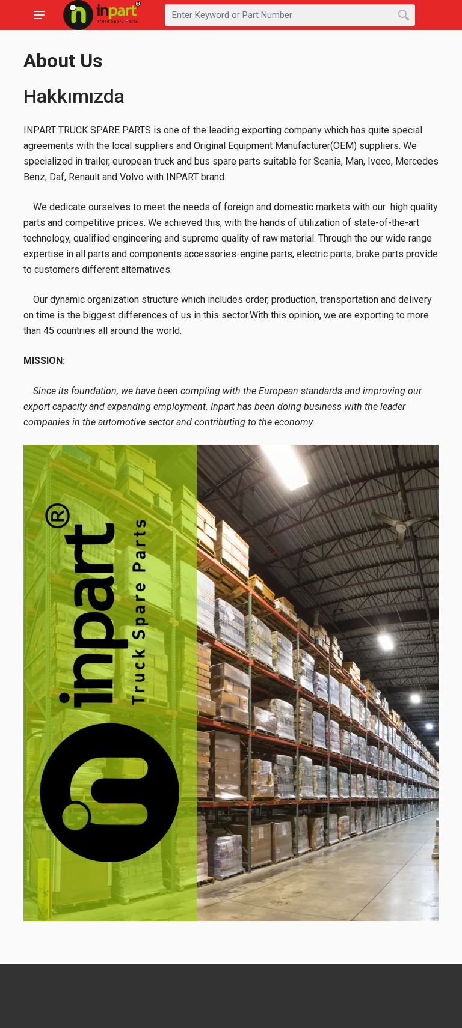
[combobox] (290, 15)
